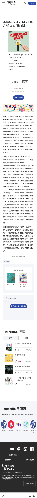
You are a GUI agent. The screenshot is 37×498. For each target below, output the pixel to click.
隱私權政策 (30, 459)
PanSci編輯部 (6, 477)
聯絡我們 (8, 459)
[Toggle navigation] (3, 3)
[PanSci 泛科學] (12, 3)
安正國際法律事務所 (6, 479)
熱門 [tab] (26, 338)
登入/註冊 (32, 3)
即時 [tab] (10, 338)
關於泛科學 (13, 455)
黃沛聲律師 (32, 477)
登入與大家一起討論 (18, 306)
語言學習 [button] (7, 261)
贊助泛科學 (29, 483)
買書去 (20, 97)
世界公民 (19, 63)
